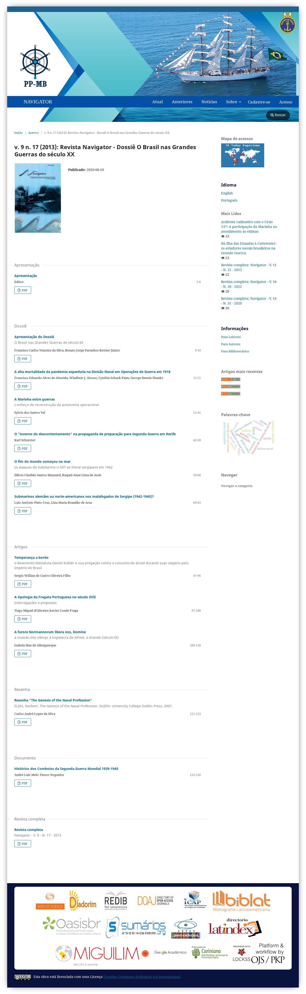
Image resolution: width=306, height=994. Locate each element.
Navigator (38, 102)
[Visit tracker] (242, 166)
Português (229, 200)
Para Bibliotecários (235, 351)
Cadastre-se (259, 102)
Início (18, 132)
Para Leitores (231, 337)
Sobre (232, 101)
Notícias (209, 101)
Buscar (280, 115)
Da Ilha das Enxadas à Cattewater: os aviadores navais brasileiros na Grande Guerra (248, 248)
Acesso (285, 102)
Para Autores (230, 344)
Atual (157, 101)
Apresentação (25, 275)
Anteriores (182, 101)
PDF (24, 290)
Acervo (33, 132)
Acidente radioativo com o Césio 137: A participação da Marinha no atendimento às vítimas (249, 227)
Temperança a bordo (101, 562)
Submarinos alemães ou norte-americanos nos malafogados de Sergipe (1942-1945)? (84, 496)
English (227, 193)
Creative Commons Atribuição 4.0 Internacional (142, 976)
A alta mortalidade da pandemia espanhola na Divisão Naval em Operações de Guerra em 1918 (92, 371)
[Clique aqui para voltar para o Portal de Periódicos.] (40, 65)
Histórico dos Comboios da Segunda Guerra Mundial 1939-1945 (66, 768)
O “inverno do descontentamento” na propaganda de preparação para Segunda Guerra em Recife (95, 434)
